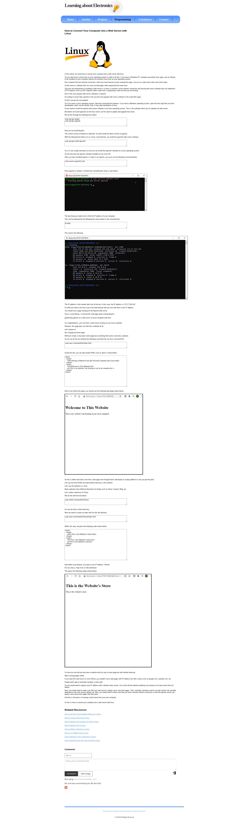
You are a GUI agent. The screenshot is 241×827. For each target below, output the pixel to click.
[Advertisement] (155, 45)
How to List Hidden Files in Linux (76, 733)
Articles (86, 19)
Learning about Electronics (88, 5)
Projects (102, 19)
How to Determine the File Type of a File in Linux (82, 740)
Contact (163, 19)
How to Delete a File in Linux (75, 725)
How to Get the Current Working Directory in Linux (83, 714)
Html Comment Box (83, 779)
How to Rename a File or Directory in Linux (80, 737)
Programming (123, 19)
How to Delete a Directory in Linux (77, 729)
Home (70, 19)
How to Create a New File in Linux (77, 718)
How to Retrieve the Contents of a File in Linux (82, 722)
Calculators (145, 19)
